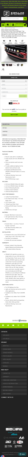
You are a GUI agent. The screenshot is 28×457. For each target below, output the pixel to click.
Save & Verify (23, 96)
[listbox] (14, 81)
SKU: (10, 74)
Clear (4, 96)
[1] (13, 118)
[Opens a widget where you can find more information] (22, 454)
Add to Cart (14, 114)
